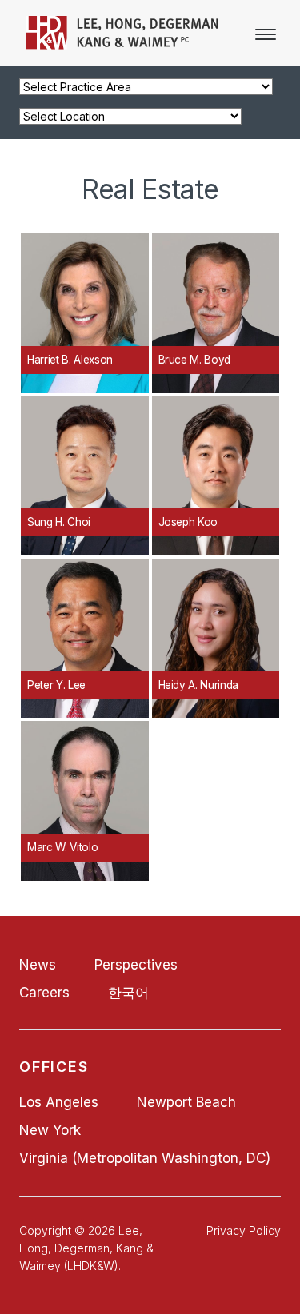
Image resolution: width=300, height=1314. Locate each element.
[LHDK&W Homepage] (123, 45)
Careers (44, 993)
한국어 (128, 993)
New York (50, 1130)
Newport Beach (186, 1102)
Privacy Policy (243, 1230)
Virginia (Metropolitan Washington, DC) (144, 1158)
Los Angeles (58, 1102)
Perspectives (136, 965)
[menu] (265, 34)
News (37, 965)
